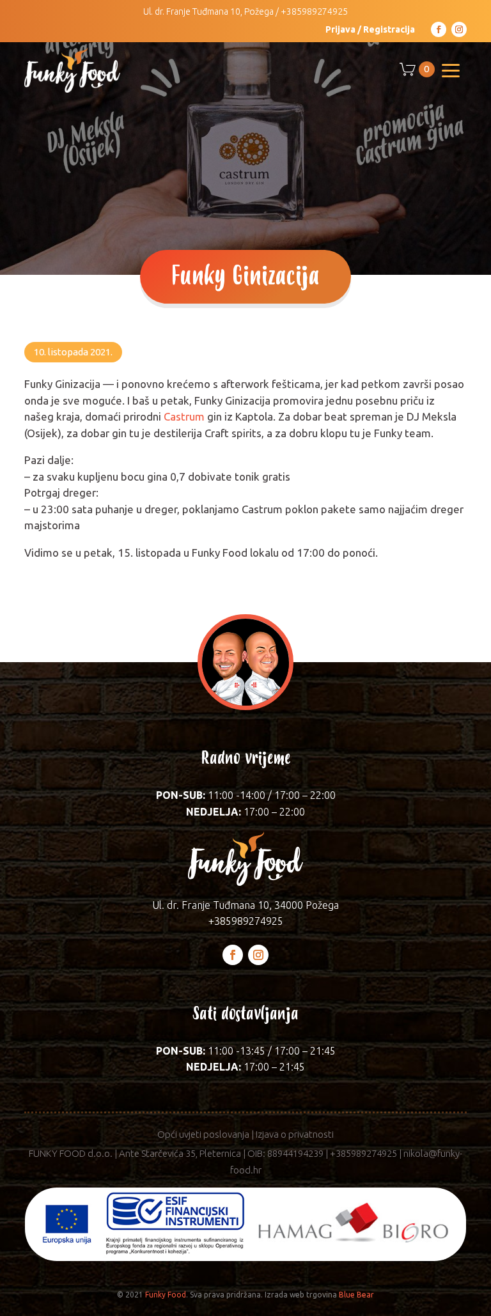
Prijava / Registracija (370, 29)
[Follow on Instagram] (459, 29)
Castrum (184, 416)
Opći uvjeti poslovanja (203, 1134)
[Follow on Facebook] (438, 29)
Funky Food (165, 1294)
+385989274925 (314, 11)
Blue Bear (356, 1294)
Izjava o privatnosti (295, 1134)
